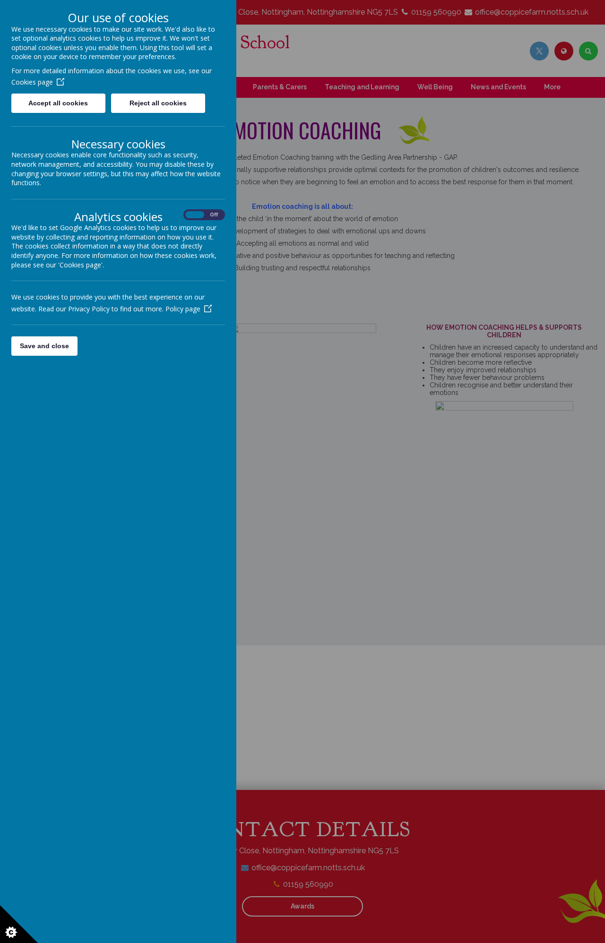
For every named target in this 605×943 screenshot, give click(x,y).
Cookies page (32, 81)
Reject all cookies (158, 103)
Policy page (182, 308)
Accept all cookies (58, 103)
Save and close (44, 346)
